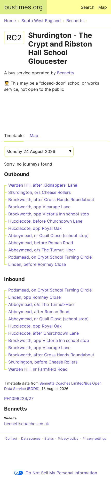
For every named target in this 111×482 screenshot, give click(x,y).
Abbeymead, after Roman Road (38, 311)
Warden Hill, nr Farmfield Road (38, 369)
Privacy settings (94, 438)
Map (102, 7)
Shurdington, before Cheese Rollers (42, 362)
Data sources (30, 438)
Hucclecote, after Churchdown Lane (43, 333)
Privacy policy (68, 438)
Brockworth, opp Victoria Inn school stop (48, 213)
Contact (11, 438)
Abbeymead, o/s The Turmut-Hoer (41, 249)
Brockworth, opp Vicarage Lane (39, 206)
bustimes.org (23, 7)
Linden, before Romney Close (37, 264)
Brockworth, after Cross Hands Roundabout (51, 199)
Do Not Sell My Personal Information (61, 472)
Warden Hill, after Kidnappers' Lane (42, 185)
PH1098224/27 (19, 398)
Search (87, 7)
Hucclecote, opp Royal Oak (35, 228)
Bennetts (65, 72)
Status (49, 438)
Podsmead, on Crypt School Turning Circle (50, 257)
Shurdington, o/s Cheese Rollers (39, 192)
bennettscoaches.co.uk (26, 423)
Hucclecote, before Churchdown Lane (45, 221)
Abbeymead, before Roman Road (40, 242)
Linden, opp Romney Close (34, 297)
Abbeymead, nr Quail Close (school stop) (48, 235)
